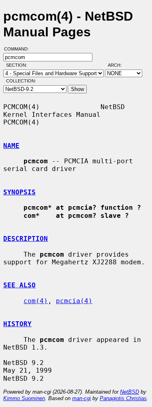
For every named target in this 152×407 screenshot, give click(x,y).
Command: (19, 48)
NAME (11, 146)
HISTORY (17, 324)
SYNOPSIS (19, 192)
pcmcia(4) (74, 301)
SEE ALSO (19, 285)
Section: (18, 65)
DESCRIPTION (25, 239)
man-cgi (81, 398)
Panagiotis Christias (123, 398)
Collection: (21, 80)
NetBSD (129, 392)
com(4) (36, 301)
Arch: (118, 65)
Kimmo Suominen (24, 398)
